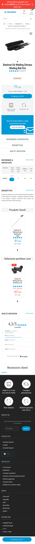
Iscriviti (26, 428)
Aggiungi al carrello (18, 96)
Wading (27, 24)
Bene (10, 335)
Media (10, 340)
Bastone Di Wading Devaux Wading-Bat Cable (17, 232)
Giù (9, 344)
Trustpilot (3, 372)
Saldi (4, 502)
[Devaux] (17, 78)
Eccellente (11, 331)
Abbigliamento (18, 24)
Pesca (10, 24)
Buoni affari (6, 505)
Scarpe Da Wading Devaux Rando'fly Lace (17, 281)
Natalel (5, 511)
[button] (2, 4)
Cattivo (10, 349)
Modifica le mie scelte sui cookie (11, 484)
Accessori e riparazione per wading (16, 26)
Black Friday (6, 508)
